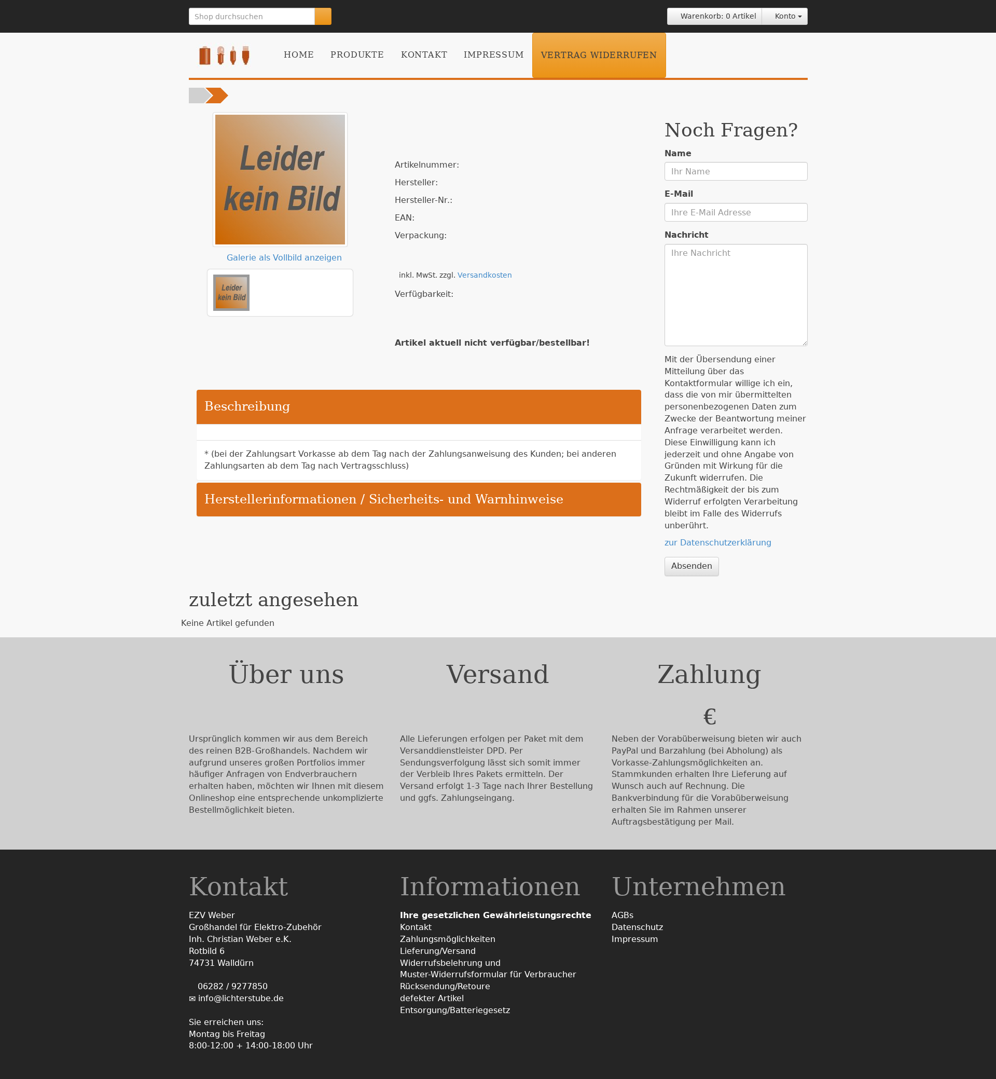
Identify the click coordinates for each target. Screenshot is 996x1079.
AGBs (622, 915)
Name (678, 153)
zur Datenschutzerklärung (718, 543)
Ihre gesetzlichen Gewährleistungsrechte (495, 915)
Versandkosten (485, 275)
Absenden (691, 566)
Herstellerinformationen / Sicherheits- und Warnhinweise (383, 499)
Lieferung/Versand (438, 951)
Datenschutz (637, 927)
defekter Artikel (432, 998)
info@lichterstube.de (241, 998)
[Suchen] (322, 16)
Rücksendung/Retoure (445, 986)
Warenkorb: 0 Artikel (717, 16)
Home (299, 55)
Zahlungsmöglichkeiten (447, 939)
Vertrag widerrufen (599, 55)
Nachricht (687, 235)
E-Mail (679, 194)
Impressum (493, 55)
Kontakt (424, 55)
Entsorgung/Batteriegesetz (455, 1010)
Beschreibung (247, 406)
